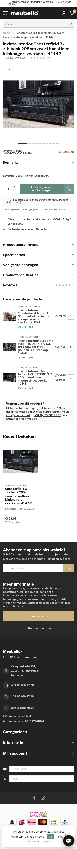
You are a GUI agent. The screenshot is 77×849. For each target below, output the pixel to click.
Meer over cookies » (39, 841)
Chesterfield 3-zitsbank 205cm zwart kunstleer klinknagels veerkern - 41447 (18, 496)
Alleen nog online (38, 628)
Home (6, 33)
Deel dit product (52, 209)
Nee (60, 837)
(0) (48, 58)
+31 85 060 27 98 (22, 685)
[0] (72, 13)
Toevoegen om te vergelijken (20, 209)
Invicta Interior (14, 58)
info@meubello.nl (18, 415)
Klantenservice (38, 616)
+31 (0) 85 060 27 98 (47, 415)
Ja (51, 837)
